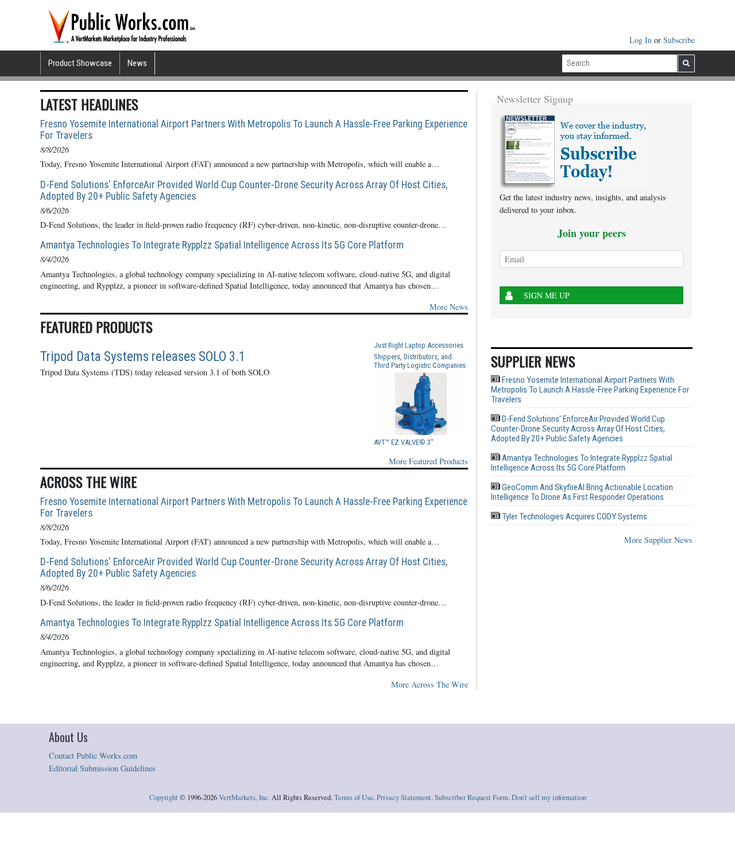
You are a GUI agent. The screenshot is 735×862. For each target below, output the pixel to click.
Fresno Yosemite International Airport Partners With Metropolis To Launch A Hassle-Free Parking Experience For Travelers (253, 129)
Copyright (163, 797)
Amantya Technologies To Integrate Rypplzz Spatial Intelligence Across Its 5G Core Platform (222, 245)
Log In (641, 39)
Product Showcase (80, 63)
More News (449, 306)
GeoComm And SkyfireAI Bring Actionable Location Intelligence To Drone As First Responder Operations (582, 492)
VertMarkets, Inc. (244, 797)
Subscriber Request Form (471, 797)
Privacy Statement (404, 797)
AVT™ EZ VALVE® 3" (404, 442)
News (137, 63)
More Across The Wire (429, 684)
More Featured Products (428, 461)
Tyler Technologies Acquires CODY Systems (573, 516)
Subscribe (679, 39)
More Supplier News (658, 539)
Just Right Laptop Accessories (418, 345)
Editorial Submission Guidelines (102, 768)
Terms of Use (353, 797)
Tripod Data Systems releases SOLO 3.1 (142, 357)
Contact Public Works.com (93, 755)
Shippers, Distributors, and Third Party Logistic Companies (420, 361)
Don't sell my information (549, 797)
